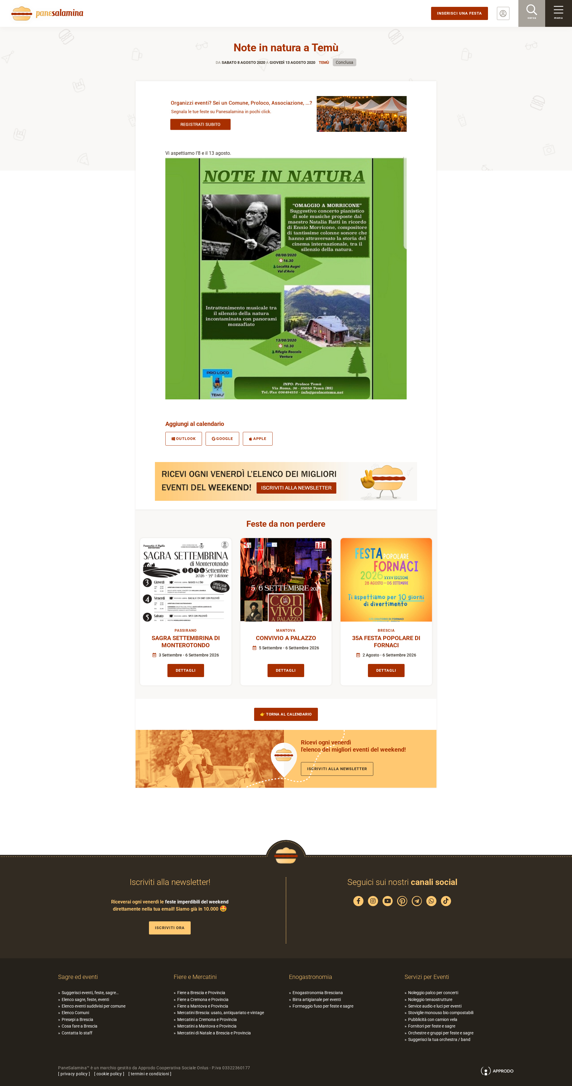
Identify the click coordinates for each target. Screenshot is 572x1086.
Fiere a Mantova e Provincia (202, 1006)
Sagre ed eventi (78, 976)
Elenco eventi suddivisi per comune (93, 1006)
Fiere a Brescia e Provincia (201, 992)
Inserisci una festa (459, 13)
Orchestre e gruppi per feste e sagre (440, 1033)
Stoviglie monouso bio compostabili (440, 1012)
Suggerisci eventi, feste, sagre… (90, 992)
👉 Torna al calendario (286, 714)
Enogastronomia (310, 976)
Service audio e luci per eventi (434, 1006)
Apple (259, 438)
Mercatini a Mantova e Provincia (207, 1026)
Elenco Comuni (75, 1012)
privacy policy (74, 1073)
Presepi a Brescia (77, 1019)
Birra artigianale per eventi (317, 999)
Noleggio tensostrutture (430, 999)
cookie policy (109, 1073)
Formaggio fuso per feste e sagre (323, 1006)
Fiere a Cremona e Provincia (203, 999)
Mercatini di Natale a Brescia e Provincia (214, 1033)
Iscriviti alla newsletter (337, 769)
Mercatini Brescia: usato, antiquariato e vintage (220, 1012)
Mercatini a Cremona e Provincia (207, 1019)
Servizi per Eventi (427, 976)
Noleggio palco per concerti (433, 992)
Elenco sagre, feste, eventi (85, 999)
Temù (324, 62)
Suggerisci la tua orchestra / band (439, 1039)
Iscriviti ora (170, 928)
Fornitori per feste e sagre (431, 1026)
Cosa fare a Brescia (79, 1026)
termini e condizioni (150, 1073)
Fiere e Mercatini (195, 976)
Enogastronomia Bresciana (318, 992)
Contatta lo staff (77, 1033)
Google (224, 438)
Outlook (186, 438)
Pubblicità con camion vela (432, 1019)
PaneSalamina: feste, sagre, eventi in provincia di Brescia (46, 13)
